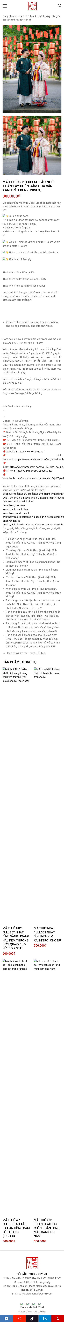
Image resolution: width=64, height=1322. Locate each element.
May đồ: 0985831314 (23, 1278)
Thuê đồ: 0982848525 (49, 1278)
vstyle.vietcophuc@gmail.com (35, 1293)
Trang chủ (8, 16)
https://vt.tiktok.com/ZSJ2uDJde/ (33, 470)
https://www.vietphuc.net (30, 451)
